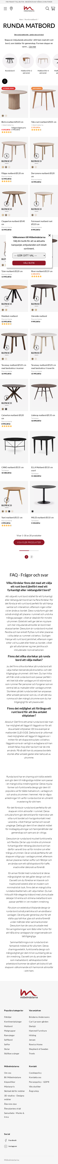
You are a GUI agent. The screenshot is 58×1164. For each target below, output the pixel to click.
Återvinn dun (10, 1104)
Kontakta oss (35, 1077)
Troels (32, 1053)
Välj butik (29, 263)
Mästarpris (9, 1086)
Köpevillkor (9, 1082)
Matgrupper (10, 1030)
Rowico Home (35, 1044)
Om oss (7, 1073)
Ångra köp (34, 1091)
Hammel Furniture (38, 1030)
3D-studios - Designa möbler (14, 1097)
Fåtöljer (8, 1017)
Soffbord (8, 1039)
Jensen (32, 1039)
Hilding (32, 1035)
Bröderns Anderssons (39, 1017)
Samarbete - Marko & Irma (14, 1115)
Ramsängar (9, 1035)
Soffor (7, 1044)
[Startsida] (29, 8)
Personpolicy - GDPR (39, 1082)
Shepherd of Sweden (38, 1049)
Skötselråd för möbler (14, 1091)
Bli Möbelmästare (12, 1077)
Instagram (12, 1146)
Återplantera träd (12, 1108)
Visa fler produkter (29, 542)
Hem (21, 19)
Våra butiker (35, 1086)
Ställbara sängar (11, 1053)
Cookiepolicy (35, 1073)
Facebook (12, 1140)
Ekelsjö (32, 1026)
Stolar (7, 1049)
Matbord (8, 1026)
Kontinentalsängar (13, 1021)
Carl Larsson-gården (38, 1021)
